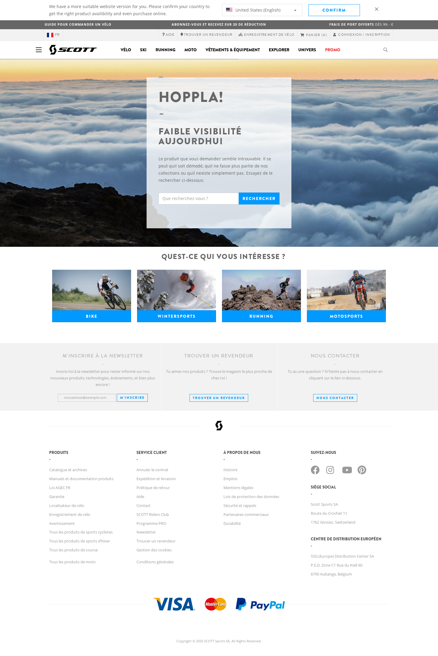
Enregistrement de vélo (69, 514)
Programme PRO (151, 523)
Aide (140, 496)
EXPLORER (279, 50)
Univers (307, 50)
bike (91, 316)
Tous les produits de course (73, 550)
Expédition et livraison (156, 478)
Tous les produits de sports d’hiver (79, 541)
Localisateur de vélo (66, 505)
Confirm (334, 10)
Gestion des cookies (154, 550)
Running (165, 50)
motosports (346, 316)
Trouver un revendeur (219, 398)
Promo (332, 50)
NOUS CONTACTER (335, 398)
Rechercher (259, 198)
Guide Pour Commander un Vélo (78, 24)
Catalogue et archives (68, 469)
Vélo (126, 50)
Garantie (56, 496)
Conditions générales (155, 561)
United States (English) (257, 10)
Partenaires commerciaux (246, 514)
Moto (190, 50)
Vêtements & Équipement (233, 50)
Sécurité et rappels (239, 505)
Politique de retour (153, 487)
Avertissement (62, 523)
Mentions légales (238, 487)
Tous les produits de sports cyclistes (81, 532)
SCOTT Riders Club (152, 514)
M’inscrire (132, 397)
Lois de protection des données (251, 496)
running (261, 316)
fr (57, 34)
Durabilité (232, 523)
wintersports (177, 316)
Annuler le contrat (152, 469)
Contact (143, 505)
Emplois (230, 478)
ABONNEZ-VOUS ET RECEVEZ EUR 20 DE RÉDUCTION (219, 24)
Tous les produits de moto (72, 561)
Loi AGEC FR (59, 487)
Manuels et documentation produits (81, 478)
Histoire (230, 469)
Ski (143, 50)
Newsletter (146, 532)
